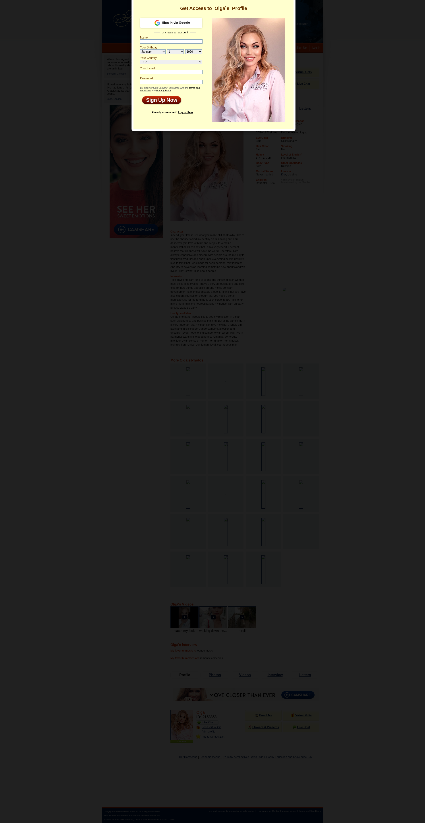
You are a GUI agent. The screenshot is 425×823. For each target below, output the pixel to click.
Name (144, 37)
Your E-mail (147, 68)
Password (146, 78)
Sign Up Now (159, 100)
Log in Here (185, 112)
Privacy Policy (163, 90)
